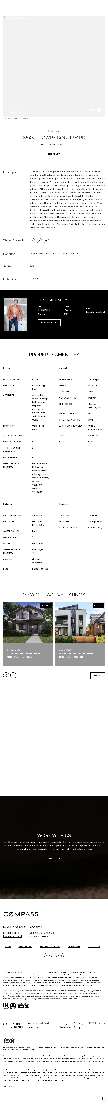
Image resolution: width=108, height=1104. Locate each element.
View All (98, 675)
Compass (65, 972)
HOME (8, 946)
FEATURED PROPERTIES (50, 946)
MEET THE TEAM (25, 946)
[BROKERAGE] (61, 955)
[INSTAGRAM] (54, 955)
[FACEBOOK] (47, 955)
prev (13, 110)
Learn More (72, 998)
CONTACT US (94, 947)
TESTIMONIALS (74, 946)
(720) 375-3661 (11, 933)
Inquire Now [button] (54, 154)
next (20, 110)
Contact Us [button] (54, 858)
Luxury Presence (65, 1025)
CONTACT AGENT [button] (49, 322)
